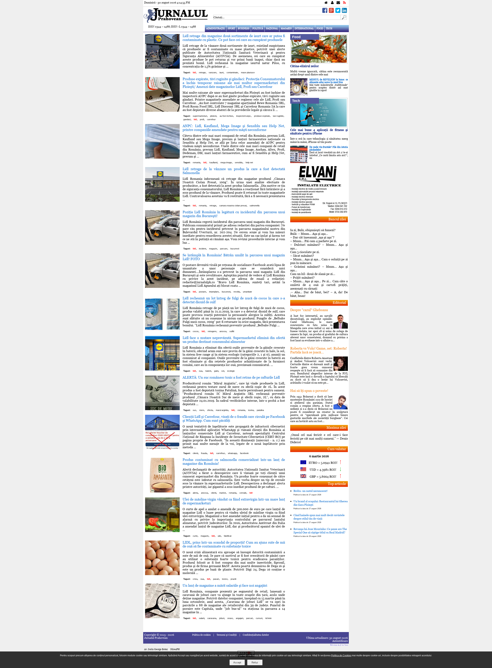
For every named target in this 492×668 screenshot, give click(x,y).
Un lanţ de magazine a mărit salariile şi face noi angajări (225, 585)
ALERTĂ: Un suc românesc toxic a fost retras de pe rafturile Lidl (231, 377)
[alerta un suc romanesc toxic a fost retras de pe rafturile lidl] (162, 409)
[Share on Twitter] (337, 11)
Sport (231, 28)
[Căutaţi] (344, 18)
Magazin (286, 28)
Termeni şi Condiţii (227, 635)
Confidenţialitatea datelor (256, 635)
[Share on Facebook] (324, 11)
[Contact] (338, 2)
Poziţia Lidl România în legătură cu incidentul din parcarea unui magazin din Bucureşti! (234, 214)
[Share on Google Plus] (331, 11)
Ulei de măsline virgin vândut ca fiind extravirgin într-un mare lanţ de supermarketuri (234, 501)
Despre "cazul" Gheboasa (309, 310)
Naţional (272, 28)
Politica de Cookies (341, 655)
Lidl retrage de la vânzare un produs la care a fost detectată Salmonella (234, 171)
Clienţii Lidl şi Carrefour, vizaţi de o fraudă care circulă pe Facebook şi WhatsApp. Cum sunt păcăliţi (234, 418)
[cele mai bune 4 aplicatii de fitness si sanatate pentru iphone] (319, 126)
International (304, 28)
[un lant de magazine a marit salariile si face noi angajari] (162, 617)
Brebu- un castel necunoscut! (310, 492)
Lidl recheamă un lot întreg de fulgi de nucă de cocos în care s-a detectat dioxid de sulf (234, 300)
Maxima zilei (336, 428)
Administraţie (215, 28)
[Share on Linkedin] (344, 11)
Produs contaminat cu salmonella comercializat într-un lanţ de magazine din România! (234, 462)
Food (320, 28)
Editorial (339, 303)
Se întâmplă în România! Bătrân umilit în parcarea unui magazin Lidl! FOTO (234, 257)
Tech (329, 28)
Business (243, 28)
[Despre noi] (332, 2)
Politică (257, 28)
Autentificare (340, 640)
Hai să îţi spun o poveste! (309, 391)
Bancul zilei (337, 219)
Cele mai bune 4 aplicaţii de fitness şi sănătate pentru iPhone (319, 131)
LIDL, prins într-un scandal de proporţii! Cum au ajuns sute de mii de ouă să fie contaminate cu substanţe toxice (234, 544)
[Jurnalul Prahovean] (326, 2)
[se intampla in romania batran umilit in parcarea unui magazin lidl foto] (162, 286)
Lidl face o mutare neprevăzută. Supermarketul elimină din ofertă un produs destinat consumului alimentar (234, 340)
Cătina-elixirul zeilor (304, 66)
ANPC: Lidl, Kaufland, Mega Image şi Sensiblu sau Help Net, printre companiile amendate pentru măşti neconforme (234, 128)
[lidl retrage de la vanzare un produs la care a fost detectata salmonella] (162, 200)
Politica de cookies (201, 635)
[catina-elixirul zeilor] (319, 62)
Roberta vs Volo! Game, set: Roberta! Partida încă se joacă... (318, 350)
